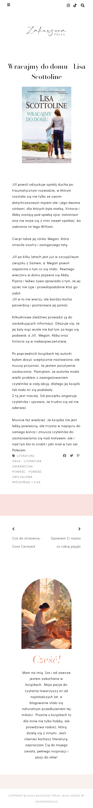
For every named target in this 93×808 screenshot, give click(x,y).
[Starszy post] (73, 529)
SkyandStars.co (46, 801)
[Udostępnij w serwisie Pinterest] (78, 455)
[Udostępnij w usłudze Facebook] (64, 455)
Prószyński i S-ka (26, 482)
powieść (18, 471)
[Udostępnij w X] (71, 455)
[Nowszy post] (19, 529)
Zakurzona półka (47, 795)
